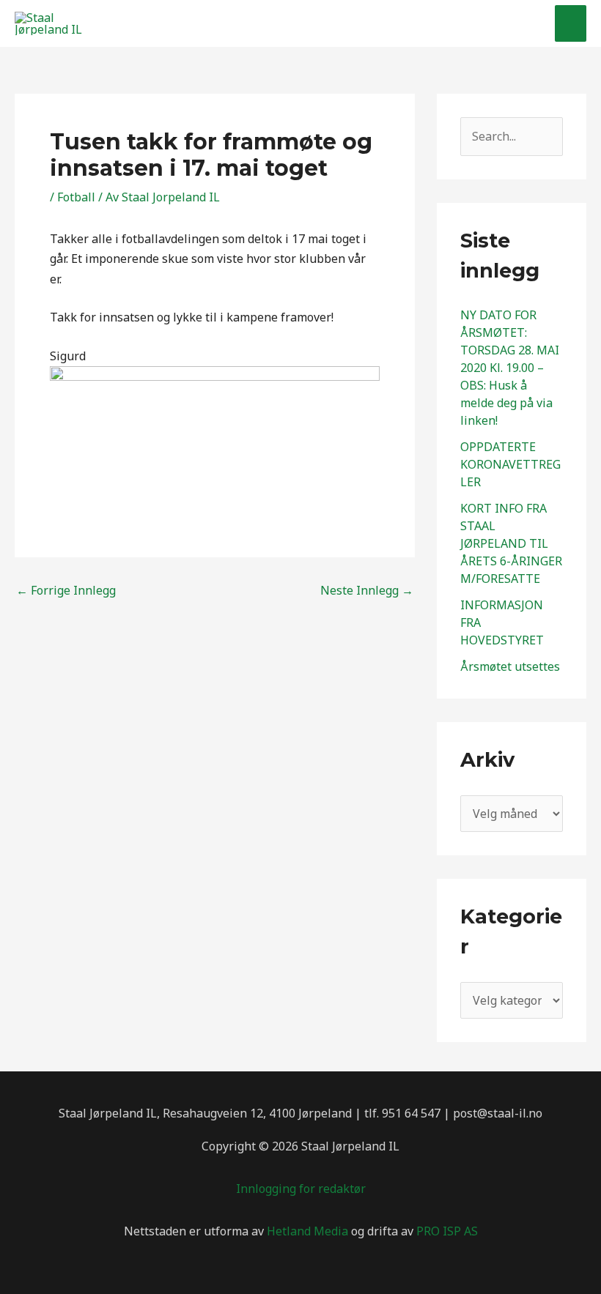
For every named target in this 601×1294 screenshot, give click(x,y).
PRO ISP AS (447, 1231)
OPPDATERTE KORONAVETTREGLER (510, 464)
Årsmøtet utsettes (510, 666)
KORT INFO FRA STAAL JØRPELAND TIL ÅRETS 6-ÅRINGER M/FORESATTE (511, 543)
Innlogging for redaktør (301, 1188)
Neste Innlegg (366, 590)
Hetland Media (307, 1231)
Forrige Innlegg (66, 590)
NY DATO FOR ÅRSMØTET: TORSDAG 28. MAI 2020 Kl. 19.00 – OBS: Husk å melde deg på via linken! (509, 367)
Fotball (76, 197)
